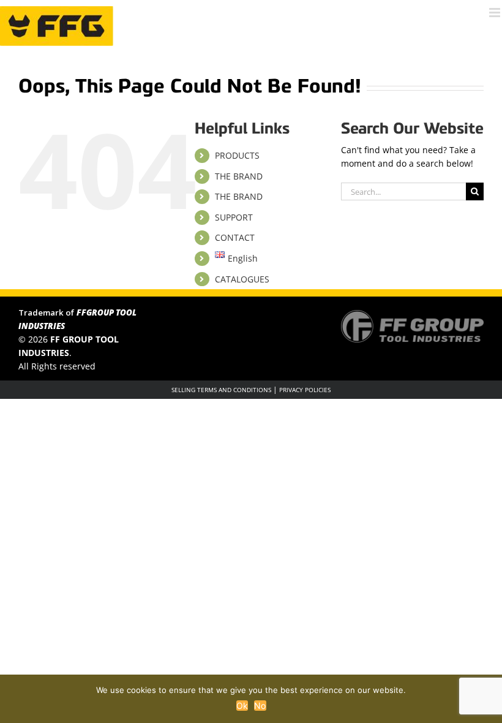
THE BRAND (239, 176)
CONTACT (235, 237)
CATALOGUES (242, 279)
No (260, 705)
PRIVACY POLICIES (305, 389)
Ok (242, 705)
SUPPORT (234, 217)
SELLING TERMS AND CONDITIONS (221, 389)
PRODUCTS (237, 155)
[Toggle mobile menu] (495, 12)
